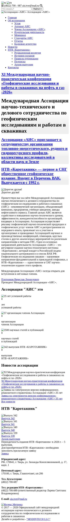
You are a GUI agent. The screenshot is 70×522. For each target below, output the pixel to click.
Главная (12, 17)
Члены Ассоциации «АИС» (29, 29)
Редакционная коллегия (27, 52)
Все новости (8, 401)
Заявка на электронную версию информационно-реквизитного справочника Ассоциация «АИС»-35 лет (32, 397)
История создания (24, 55)
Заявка (5, 453)
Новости (12, 46)
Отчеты (18, 41)
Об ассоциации (16, 20)
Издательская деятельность (29, 32)
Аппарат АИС (22, 26)
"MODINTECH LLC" (38, 519)
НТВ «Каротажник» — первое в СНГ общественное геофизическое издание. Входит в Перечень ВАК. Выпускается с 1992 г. (34, 176)
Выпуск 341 (8, 424)
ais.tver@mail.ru (18, 499)
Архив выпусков (23, 64)
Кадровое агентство (25, 44)
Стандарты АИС (23, 38)
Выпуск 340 (8, 430)
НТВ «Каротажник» (19, 49)
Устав (17, 23)
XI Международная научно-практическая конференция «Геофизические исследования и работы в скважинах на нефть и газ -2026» (32, 83)
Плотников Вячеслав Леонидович (20, 279)
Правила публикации (26, 58)
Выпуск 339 (8, 436)
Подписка (19, 61)
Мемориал (20, 35)
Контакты (13, 67)
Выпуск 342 (8, 418)
